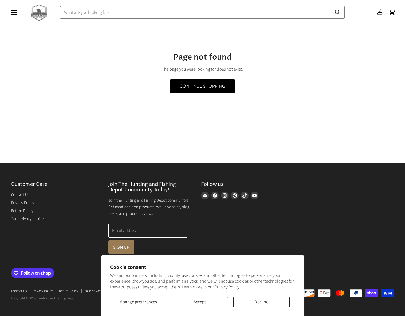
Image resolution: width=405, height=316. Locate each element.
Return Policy (22, 211)
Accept (199, 302)
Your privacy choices (28, 219)
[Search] (337, 12)
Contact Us (20, 195)
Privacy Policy (227, 287)
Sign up (121, 247)
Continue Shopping (202, 86)
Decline (261, 302)
